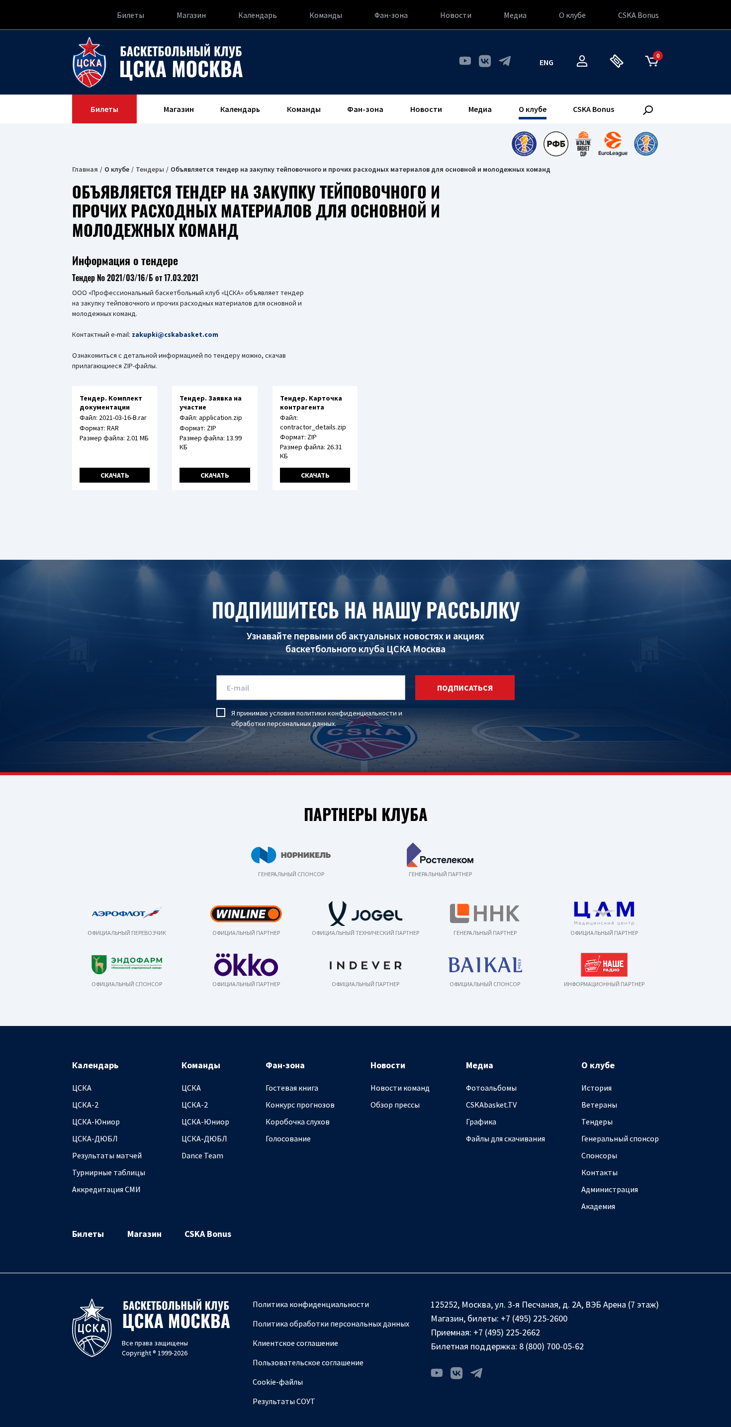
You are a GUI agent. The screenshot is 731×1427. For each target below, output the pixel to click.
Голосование (288, 1138)
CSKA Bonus (638, 15)
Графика (481, 1121)
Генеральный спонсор (620, 1138)
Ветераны (599, 1105)
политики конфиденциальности (346, 713)
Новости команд (400, 1088)
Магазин (191, 15)
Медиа (515, 15)
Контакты (599, 1172)
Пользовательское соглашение (308, 1362)
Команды (325, 15)
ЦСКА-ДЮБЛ (95, 1138)
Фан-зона (391, 15)
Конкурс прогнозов (300, 1105)
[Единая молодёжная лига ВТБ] (646, 144)
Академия (598, 1206)
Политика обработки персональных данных (331, 1323)
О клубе (572, 15)
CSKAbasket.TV (491, 1105)
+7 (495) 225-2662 (506, 1332)
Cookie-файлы (278, 1382)
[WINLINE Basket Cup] (583, 144)
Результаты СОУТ (284, 1401)
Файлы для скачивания (505, 1138)
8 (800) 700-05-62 (551, 1346)
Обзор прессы (395, 1105)
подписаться (465, 688)
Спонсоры (599, 1155)
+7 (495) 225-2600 (534, 1318)
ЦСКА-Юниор (96, 1121)
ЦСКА (81, 1088)
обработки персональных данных (283, 723)
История (596, 1088)
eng (546, 62)
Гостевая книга (292, 1088)
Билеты (130, 15)
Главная (85, 169)
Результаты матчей (107, 1155)
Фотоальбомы (491, 1088)
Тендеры (150, 169)
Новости (455, 15)
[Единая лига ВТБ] (524, 144)
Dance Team (202, 1155)
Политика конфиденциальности (311, 1304)
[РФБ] (556, 144)
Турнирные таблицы (108, 1172)
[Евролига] (613, 144)
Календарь (257, 15)
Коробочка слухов (298, 1121)
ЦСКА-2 (85, 1105)
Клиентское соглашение (295, 1343)
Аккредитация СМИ (106, 1189)
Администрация (609, 1189)
